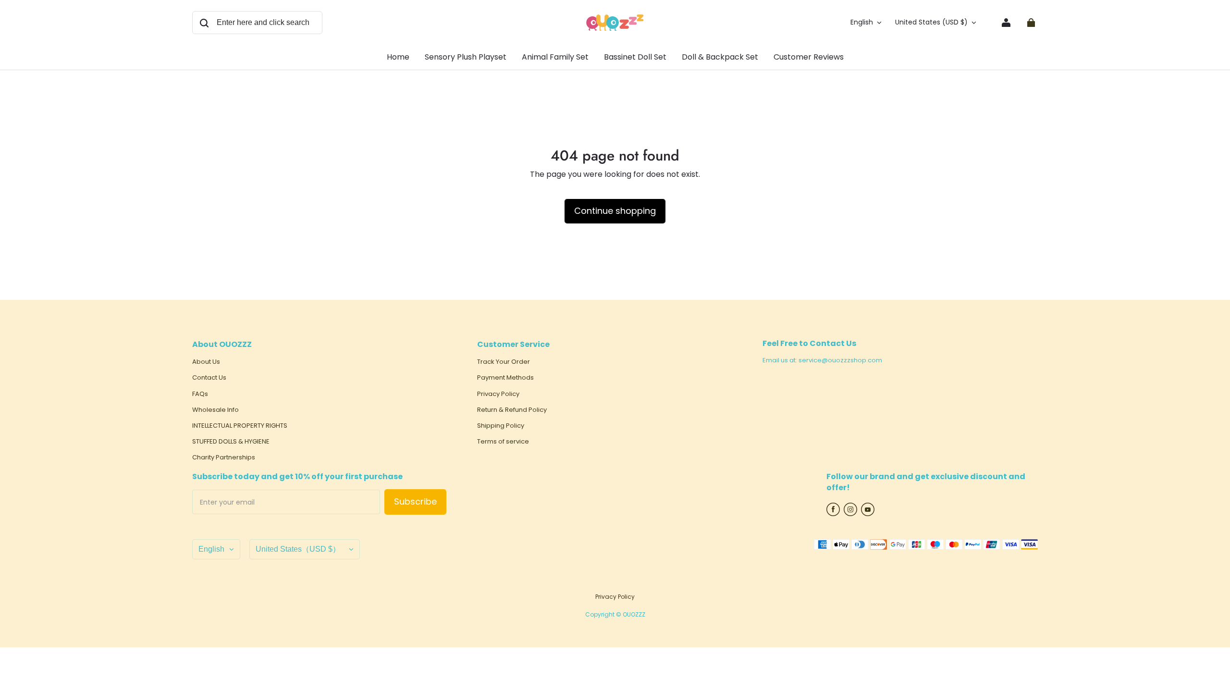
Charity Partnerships (223, 457)
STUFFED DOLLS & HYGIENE (231, 441)
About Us (206, 362)
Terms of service (503, 441)
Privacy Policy (498, 394)
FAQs (200, 394)
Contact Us (209, 377)
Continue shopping (615, 211)
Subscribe (415, 501)
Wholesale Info (215, 410)
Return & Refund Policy (512, 410)
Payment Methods (505, 377)
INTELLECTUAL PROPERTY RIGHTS (239, 425)
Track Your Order (503, 362)
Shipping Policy (500, 425)
